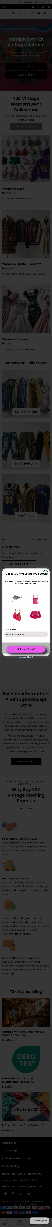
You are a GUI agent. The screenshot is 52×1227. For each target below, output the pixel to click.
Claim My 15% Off (26, 649)
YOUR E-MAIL (10, 629)
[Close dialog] (45, 572)
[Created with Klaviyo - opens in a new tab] (26, 657)
